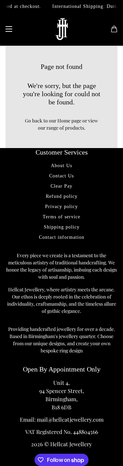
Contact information (61, 237)
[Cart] (114, 29)
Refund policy (62, 196)
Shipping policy (62, 227)
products (74, 128)
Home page (69, 120)
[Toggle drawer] (8, 29)
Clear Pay (61, 186)
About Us (61, 165)
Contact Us (61, 175)
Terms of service (61, 216)
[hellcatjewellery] (61, 29)
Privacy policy (61, 206)
